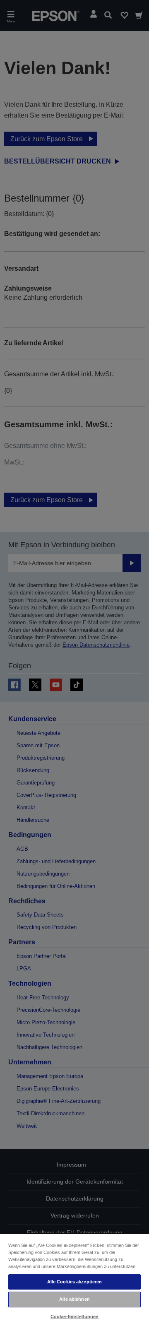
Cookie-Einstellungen (74, 1316)
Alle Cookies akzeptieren (74, 1281)
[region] (74, 1279)
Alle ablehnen (74, 1299)
